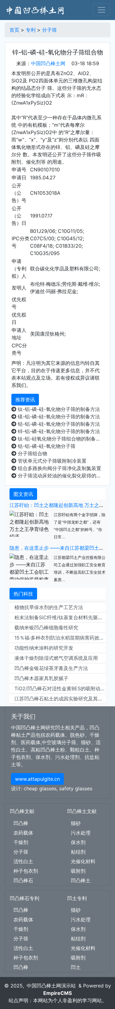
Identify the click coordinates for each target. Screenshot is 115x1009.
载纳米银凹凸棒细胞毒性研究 (46, 627)
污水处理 (80, 833)
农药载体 (23, 833)
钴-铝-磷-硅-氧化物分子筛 (45, 446)
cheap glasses (40, 788)
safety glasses (75, 788)
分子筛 (49, 30)
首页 (14, 30)
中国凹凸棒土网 (48, 63)
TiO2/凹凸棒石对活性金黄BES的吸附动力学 (59, 688)
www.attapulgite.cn (37, 779)
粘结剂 (78, 852)
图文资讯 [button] (23, 494)
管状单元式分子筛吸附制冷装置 (51, 461)
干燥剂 (20, 842)
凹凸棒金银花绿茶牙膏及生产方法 (51, 668)
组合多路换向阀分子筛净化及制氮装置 (58, 468)
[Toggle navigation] (101, 10)
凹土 (76, 967)
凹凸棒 (20, 823)
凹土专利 (77, 898)
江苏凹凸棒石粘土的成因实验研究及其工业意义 (59, 699)
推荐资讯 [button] (25, 400)
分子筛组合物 (31, 453)
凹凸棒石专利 (24, 898)
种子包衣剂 (25, 871)
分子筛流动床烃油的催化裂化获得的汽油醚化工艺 (60, 476)
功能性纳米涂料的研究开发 (43, 648)
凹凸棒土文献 (82, 811)
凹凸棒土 (80, 880)
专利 (31, 30)
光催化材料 (83, 861)
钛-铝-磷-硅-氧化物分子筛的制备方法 (58, 409)
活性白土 (23, 861)
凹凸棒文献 (22, 811)
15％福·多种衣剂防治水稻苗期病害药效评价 (59, 638)
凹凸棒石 (23, 880)
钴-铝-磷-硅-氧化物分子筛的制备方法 (58, 424)
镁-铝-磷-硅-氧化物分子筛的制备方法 (58, 416)
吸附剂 (78, 871)
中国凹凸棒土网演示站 (51, 986)
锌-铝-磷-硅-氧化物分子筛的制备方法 (58, 431)
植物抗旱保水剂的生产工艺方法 (48, 607)
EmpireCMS (57, 993)
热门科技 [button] (23, 594)
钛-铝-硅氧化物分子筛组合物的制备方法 (60, 439)
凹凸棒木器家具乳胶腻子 (41, 678)
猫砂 (76, 823)
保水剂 (78, 842)
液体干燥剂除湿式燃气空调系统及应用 (56, 658)
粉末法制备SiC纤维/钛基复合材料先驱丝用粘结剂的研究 (59, 617)
